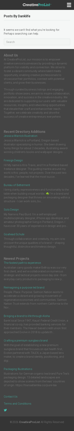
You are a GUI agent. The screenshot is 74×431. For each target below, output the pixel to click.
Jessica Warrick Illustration (20, 135)
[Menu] (69, 5)
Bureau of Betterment (17, 185)
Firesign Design (13, 160)
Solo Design (11, 209)
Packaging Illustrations (18, 369)
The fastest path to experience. (23, 262)
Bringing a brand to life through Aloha (27, 316)
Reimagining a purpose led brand (24, 287)
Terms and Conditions (17, 403)
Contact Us (11, 396)
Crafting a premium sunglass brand (26, 340)
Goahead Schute (14, 234)
